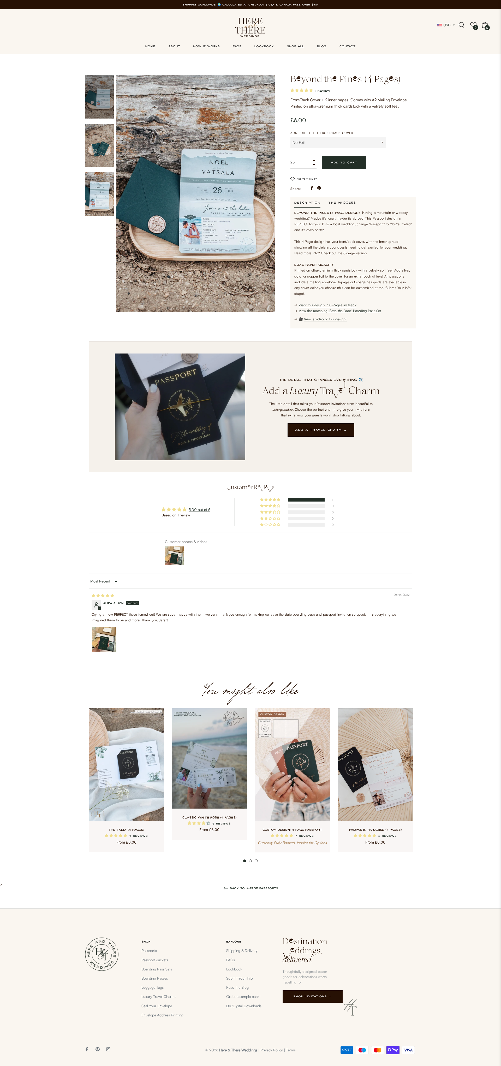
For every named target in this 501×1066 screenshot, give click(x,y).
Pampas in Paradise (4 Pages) (375, 830)
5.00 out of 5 (199, 509)
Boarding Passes (154, 978)
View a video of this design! (325, 319)
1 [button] (244, 860)
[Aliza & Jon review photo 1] (104, 639)
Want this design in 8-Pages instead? (328, 305)
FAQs (230, 960)
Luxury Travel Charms (158, 996)
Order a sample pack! (243, 996)
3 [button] (256, 860)
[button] (302, 90)
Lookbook (234, 969)
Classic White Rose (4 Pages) (209, 817)
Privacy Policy (271, 1050)
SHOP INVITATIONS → (312, 996)
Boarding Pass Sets (156, 969)
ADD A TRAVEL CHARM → (321, 430)
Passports (149, 950)
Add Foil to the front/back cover (321, 133)
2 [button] (250, 860)
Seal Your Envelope (156, 1006)
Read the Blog (237, 987)
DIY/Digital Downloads (243, 1006)
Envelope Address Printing (162, 1015)
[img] (103, 595)
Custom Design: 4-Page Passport (292, 830)
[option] (126, 785)
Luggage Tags (152, 987)
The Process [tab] (342, 203)
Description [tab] (307, 203)
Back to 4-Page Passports (253, 888)
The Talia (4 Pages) (126, 830)
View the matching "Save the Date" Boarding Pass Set (340, 311)
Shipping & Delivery (242, 950)
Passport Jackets (154, 960)
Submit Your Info (239, 978)
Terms (291, 1050)
